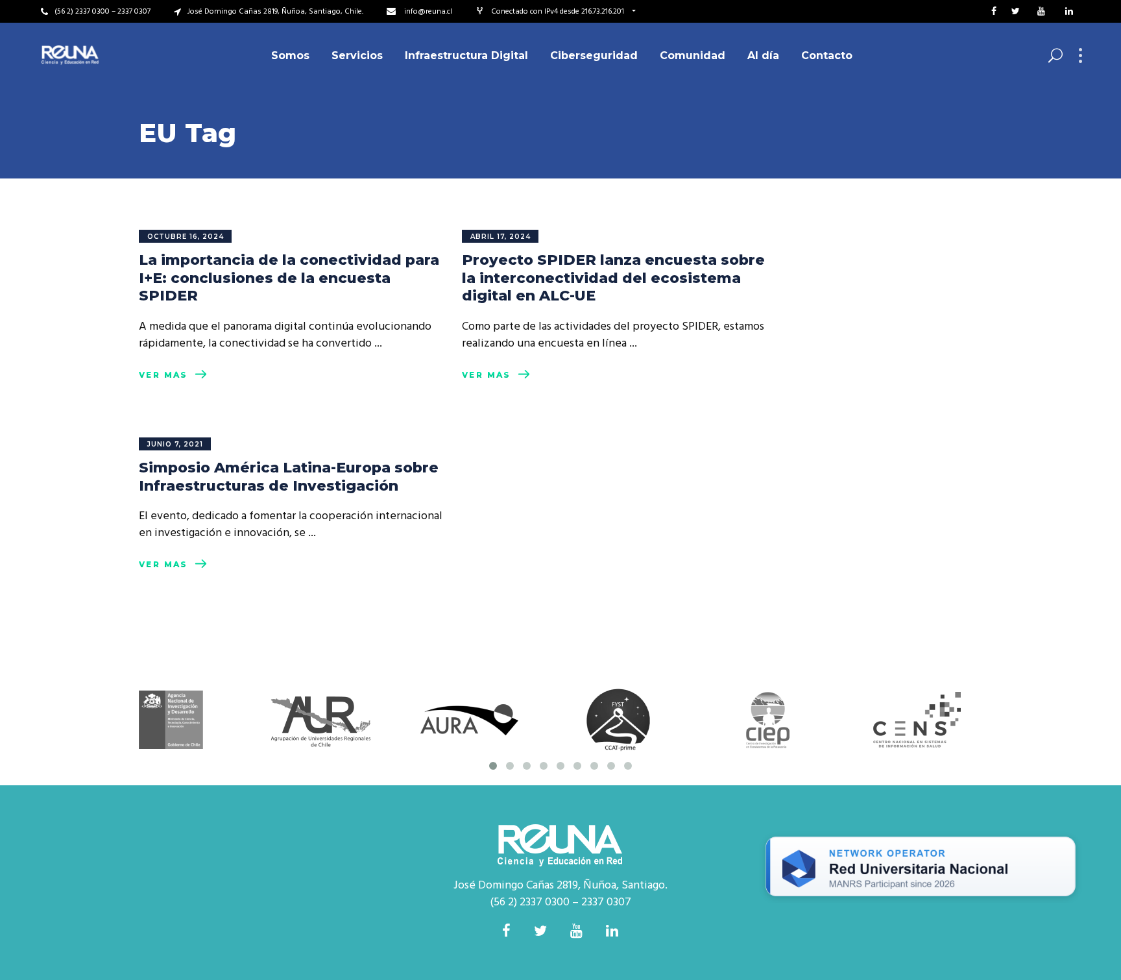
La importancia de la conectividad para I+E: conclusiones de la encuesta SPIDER (289, 277)
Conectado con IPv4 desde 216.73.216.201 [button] (558, 11)
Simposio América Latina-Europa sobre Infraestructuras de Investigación (289, 477)
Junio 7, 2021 (175, 444)
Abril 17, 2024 (500, 236)
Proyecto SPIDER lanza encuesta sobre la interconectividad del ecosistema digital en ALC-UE (613, 277)
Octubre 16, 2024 (185, 236)
